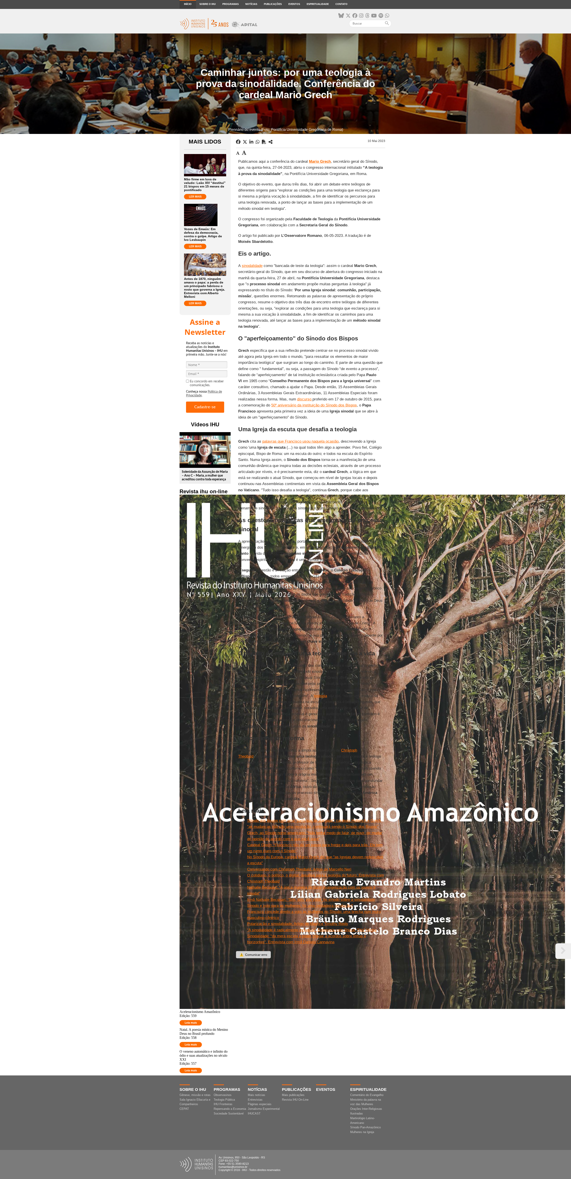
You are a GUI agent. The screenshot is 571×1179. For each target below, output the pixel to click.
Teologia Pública (224, 1099)
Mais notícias (256, 1095)
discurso (304, 399)
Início (188, 4)
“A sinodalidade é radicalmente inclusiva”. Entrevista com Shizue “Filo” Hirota (311, 930)
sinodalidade (252, 266)
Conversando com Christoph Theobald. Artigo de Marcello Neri (299, 869)
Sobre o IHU (207, 4)
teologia (320, 696)
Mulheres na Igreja (362, 1132)
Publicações (273, 4)
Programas (230, 4)
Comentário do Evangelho (366, 1095)
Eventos (294, 4)
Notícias (251, 4)
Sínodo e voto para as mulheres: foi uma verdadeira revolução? (300, 906)
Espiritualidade (318, 4)
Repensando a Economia (230, 1108)
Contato (341, 4)
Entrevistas (255, 1099)
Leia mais (191, 1022)
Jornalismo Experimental (264, 1108)
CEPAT (184, 1108)
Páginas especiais (259, 1104)
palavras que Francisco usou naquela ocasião (300, 441)
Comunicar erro (253, 954)
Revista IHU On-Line (295, 1099)
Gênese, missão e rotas (195, 1095)
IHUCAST (254, 1113)
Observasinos (223, 1095)
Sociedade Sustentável (229, 1113)
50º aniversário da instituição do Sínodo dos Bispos (314, 405)
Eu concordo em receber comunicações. (207, 383)
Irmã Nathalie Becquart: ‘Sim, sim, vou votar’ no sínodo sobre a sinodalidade (311, 900)
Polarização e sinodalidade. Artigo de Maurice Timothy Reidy (297, 924)
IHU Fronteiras (223, 1104)
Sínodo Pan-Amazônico (365, 1127)
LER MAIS (195, 196)
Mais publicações (293, 1095)
